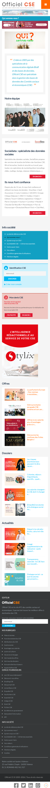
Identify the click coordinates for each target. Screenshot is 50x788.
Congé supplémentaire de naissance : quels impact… (34, 547)
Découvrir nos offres (11, 678)
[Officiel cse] (20, 5)
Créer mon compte (13, 284)
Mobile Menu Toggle (45, 4)
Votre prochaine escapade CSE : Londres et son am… (35, 407)
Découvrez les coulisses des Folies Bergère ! (35, 437)
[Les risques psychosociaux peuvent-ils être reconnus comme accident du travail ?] (15, 464)
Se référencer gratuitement (13, 711)
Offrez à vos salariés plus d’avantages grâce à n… (35, 422)
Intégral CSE (8, 701)
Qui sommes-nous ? (13, 237)
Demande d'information (12, 714)
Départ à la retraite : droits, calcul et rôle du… (35, 531)
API (5, 717)
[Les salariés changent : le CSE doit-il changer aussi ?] (15, 494)
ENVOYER (12, 279)
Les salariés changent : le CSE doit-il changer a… (36, 491)
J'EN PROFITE (11, 315)
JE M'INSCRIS (9, 625)
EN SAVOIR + (37, 176)
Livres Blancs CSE (10, 688)
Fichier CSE (8, 707)
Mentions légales (12, 257)
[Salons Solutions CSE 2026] (25, 25)
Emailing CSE (8, 682)
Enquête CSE (8, 691)
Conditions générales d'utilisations (19, 253)
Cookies (7, 753)
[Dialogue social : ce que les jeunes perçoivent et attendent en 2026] (15, 579)
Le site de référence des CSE (16, 234)
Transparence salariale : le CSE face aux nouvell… (35, 561)
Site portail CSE (9, 685)
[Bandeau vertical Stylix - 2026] (20, 351)
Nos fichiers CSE (9, 694)
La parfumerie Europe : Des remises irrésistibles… (36, 392)
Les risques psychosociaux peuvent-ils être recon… (33, 462)
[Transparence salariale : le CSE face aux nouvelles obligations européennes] (15, 564)
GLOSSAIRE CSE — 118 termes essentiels (21, 244)
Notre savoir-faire (13, 247)
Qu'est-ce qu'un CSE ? (14, 240)
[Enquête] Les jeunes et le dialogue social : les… (35, 507)
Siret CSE (7, 704)
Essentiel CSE (8, 698)
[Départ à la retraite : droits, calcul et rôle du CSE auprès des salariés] (15, 534)
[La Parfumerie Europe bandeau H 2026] (25, 12)
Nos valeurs (11, 250)
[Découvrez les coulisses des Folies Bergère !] (15, 440)
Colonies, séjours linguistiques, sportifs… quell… (34, 476)
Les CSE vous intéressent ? (13, 675)
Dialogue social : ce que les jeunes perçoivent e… (35, 576)
